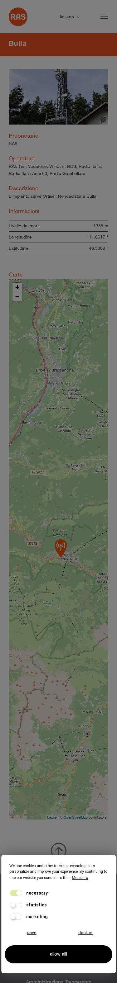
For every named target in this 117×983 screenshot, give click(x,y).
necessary (36, 893)
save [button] (32, 932)
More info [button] (80, 878)
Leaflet (52, 817)
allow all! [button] (58, 954)
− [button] (17, 296)
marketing (36, 916)
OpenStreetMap (76, 817)
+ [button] (17, 287)
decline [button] (85, 932)
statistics (36, 904)
